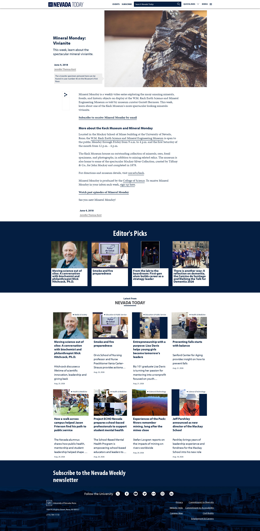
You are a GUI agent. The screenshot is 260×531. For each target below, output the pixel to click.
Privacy (179, 502)
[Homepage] (65, 4)
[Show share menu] (66, 95)
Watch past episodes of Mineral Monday (104, 192)
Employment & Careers (202, 519)
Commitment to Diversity (201, 502)
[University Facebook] (127, 494)
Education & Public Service (116, 314)
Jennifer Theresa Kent (65, 69)
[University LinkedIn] (171, 494)
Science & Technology (157, 391)
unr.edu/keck (136, 173)
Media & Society (80, 314)
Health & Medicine (198, 314)
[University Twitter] (118, 494)
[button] (191, 4)
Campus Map (176, 513)
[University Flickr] (154, 494)
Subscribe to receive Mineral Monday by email (108, 117)
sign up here (127, 184)
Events (116, 4)
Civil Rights (208, 513)
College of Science (134, 180)
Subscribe (127, 4)
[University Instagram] (162, 494)
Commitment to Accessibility (199, 508)
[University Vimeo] (145, 494)
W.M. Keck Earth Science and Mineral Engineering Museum (127, 138)
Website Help (176, 508)
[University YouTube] (136, 494)
